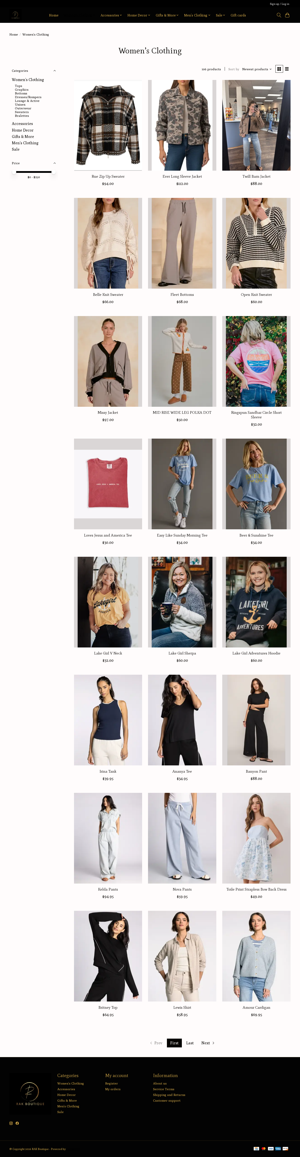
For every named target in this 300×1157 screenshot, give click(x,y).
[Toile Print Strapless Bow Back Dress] (256, 838)
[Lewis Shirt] (182, 956)
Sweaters (22, 112)
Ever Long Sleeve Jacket (182, 176)
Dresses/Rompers (28, 97)
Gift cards (238, 15)
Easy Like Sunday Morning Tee (182, 535)
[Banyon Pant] (256, 720)
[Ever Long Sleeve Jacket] (182, 125)
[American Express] (278, 1149)
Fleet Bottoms (182, 294)
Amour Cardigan (256, 1007)
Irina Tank (107, 771)
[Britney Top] (108, 956)
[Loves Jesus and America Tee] (108, 484)
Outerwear (23, 108)
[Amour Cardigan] (256, 956)
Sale (16, 149)
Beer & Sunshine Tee (256, 535)
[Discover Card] (285, 1149)
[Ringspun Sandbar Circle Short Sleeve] (256, 361)
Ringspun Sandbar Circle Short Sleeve (256, 414)
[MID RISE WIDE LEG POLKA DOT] (182, 361)
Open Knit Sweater (256, 294)
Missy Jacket (108, 412)
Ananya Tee (182, 771)
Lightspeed (73, 1149)
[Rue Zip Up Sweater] (108, 125)
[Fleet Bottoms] (182, 243)
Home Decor (23, 130)
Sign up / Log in (279, 3)
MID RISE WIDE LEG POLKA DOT (182, 412)
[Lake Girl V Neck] (108, 602)
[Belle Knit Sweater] (108, 243)
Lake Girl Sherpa (182, 653)
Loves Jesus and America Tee (108, 535)
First (174, 1043)
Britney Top (107, 1007)
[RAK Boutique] (15, 15)
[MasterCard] (263, 1149)
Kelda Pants (108, 889)
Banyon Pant (256, 771)
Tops (18, 86)
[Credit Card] (256, 1149)
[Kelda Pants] (108, 838)
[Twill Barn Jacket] (256, 125)
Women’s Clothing (28, 79)
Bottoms (21, 93)
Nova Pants (182, 889)
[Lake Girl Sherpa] (182, 602)
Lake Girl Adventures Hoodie (256, 653)
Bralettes (22, 116)
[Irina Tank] (108, 720)
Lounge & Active (27, 101)
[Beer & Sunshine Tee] (256, 484)
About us (160, 1083)
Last (190, 1043)
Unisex (20, 104)
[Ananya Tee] (182, 720)
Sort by (233, 69)
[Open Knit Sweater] (256, 243)
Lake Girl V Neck (108, 653)
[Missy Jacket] (108, 361)
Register (111, 1083)
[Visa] (271, 1149)
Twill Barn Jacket (256, 176)
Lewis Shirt (182, 1007)
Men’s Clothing (25, 143)
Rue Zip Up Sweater (108, 176)
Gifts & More (23, 136)
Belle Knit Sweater (108, 294)
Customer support (167, 1100)
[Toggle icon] (279, 15)
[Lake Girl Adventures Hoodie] (256, 602)
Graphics (22, 89)
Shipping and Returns (169, 1095)
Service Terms (163, 1089)
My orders (113, 1089)
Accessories (22, 123)
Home (53, 15)
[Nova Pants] (182, 838)
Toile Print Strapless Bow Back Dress (256, 889)
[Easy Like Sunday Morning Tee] (182, 484)
